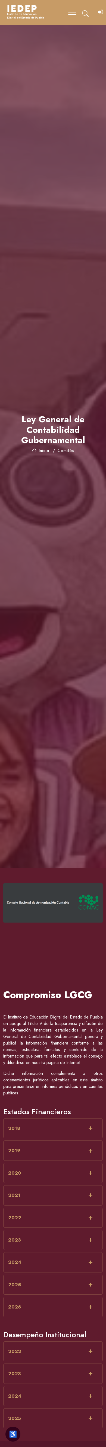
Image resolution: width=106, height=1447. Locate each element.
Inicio (44, 450)
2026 (14, 1306)
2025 (14, 1284)
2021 (14, 1195)
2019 (14, 1150)
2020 (14, 1173)
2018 (14, 1128)
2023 (14, 1239)
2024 (14, 1262)
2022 (14, 1217)
